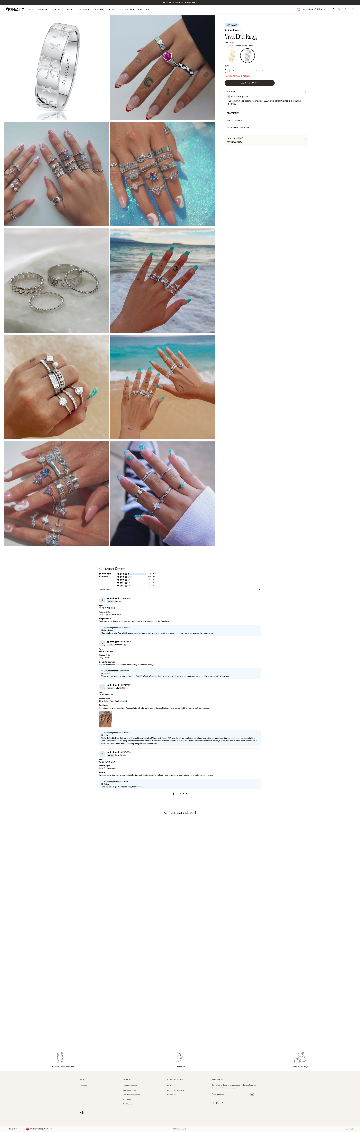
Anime (57, 9)
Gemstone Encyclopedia (132, 1095)
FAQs (169, 1086)
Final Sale (144, 9)
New (31, 9)
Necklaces (82, 9)
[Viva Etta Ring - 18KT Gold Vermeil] (82, 1039)
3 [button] (180, 794)
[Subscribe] (252, 1094)
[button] (346, 9)
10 (263, 71)
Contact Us (171, 1095)
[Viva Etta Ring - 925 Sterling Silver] (86, 1039)
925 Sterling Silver (247, 56)
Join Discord (127, 1104)
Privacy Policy (349, 1129)
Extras (129, 9)
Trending (44, 9)
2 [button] (176, 794)
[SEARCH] (339, 10)
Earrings (98, 9)
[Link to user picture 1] (105, 719)
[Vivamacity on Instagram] (213, 1103)
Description (233, 113)
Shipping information (238, 127)
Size (227, 66)
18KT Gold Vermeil (232, 56)
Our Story (83, 1086)
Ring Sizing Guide (235, 120)
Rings (68, 9)
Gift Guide (127, 1099)
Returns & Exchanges (175, 1090)
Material (239, 46)
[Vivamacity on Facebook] (217, 1103)
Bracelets (115, 9)
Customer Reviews (130, 1086)
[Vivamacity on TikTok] (222, 1103)
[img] (113, 598)
